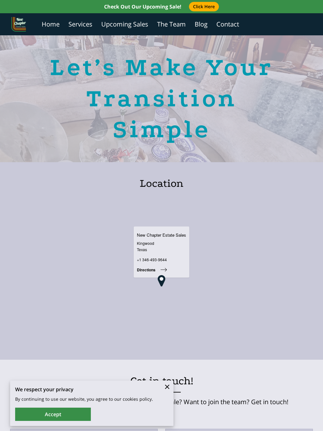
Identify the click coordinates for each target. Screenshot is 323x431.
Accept (53, 414)
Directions (146, 270)
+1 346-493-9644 (152, 259)
